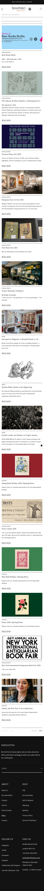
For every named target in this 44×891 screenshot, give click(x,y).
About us (5, 790)
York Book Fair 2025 (9, 248)
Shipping (25, 805)
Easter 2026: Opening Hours (12, 622)
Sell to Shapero (27, 800)
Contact (4, 800)
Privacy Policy (27, 815)
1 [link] (2, 731)
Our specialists (7, 795)
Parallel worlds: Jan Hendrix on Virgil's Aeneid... (20, 435)
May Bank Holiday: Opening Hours (15, 577)
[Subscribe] (39, 768)
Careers (4, 820)
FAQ (23, 790)
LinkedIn (5, 860)
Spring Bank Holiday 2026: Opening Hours (18, 483)
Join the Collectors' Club (10, 870)
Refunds (25, 810)
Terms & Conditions (29, 820)
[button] (40, 9)
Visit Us (4, 805)
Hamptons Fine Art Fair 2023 (13, 200)
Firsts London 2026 (9, 529)
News (4, 815)
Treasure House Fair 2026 (11, 154)
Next (40, 731)
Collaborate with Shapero (11, 865)
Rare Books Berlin (9, 55)
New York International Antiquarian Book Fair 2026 (21, 665)
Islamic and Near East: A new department (17, 708)
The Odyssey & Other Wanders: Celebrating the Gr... (21, 101)
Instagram (5, 845)
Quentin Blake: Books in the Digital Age (17, 387)
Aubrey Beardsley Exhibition (12, 291)
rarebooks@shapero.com (31, 858)
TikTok (4, 850)
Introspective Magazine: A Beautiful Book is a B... (20, 339)
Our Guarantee (27, 795)
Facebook (5, 855)
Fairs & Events (6, 810)
